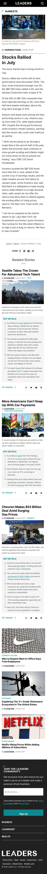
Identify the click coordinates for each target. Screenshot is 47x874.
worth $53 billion (18, 566)
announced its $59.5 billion (19, 576)
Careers (22, 860)
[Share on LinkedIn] (33, 251)
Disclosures (7, 864)
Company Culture (9, 655)
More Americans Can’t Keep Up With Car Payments (22, 403)
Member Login (29, 864)
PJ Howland (9, 278)
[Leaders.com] (23, 3)
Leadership (8, 829)
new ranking (24, 323)
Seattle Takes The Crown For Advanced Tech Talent (21, 272)
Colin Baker (9, 409)
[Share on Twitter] (24, 251)
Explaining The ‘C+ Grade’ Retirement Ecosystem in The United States (22, 703)
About (16, 860)
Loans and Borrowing (13, 411)
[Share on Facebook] (20, 251)
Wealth (6, 836)
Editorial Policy (17, 864)
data (20, 456)
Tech (29, 278)
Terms (40, 860)
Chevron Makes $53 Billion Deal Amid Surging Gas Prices (21, 510)
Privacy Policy (24, 803)
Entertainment (8, 741)
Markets (11, 11)
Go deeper (7, 387)
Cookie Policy (32, 860)
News (16, 243)
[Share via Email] (28, 251)
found (18, 368)
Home (9, 243)
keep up (20, 485)
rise (39, 469)
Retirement (6, 698)
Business (7, 822)
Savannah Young (13, 50)
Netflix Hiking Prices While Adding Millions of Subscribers (20, 746)
